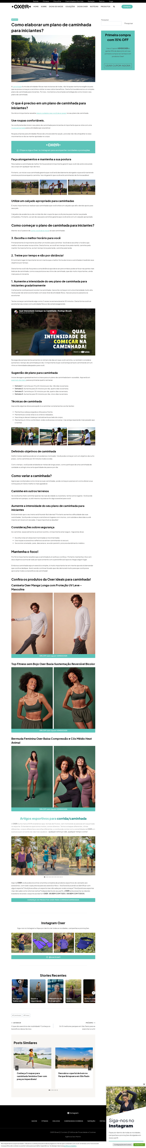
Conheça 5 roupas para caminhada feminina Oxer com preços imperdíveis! (32, 1076)
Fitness (46, 1)
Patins (101, 1)
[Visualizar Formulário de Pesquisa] (114, 6)
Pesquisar (105, 20)
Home (36, 7)
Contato (64, 1132)
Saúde (35, 1)
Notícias (94, 7)
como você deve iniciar (40, 230)
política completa (70, 1146)
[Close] (144, 1084)
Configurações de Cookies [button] (122, 1144)
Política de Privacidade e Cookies (82, 1132)
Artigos (15, 19)
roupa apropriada (18, 128)
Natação (91, 1)
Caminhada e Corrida (74, 1)
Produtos (105, 7)
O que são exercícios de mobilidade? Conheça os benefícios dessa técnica (30, 1026)
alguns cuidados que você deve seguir (51, 113)
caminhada (17, 86)
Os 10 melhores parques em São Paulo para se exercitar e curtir (77, 1026)
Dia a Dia (57, 1)
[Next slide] (93, 855)
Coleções (70, 7)
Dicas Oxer (82, 7)
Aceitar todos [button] (139, 1144)
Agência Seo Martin (73, 1136)
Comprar (127, 7)
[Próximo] (89, 1068)
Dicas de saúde (56, 7)
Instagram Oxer (53, 923)
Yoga (111, 1)
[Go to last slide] (13, 855)
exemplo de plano (18, 380)
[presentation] (32, 1058)
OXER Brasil (54, 1132)
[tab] (49, 1090)
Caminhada (16, 1015)
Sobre (44, 7)
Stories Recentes (53, 975)
